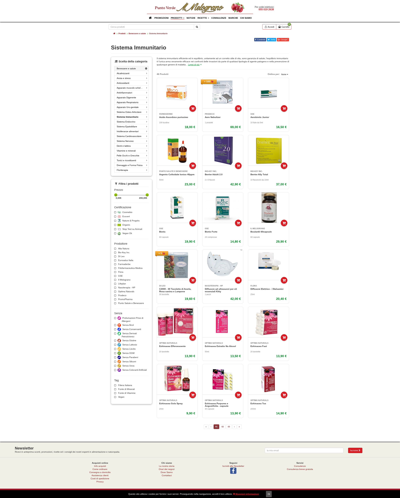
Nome (284, 74)
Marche (233, 18)
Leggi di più (194, 64)
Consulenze (218, 18)
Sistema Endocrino (126, 121)
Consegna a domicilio (100, 472)
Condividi (261, 40)
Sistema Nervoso (125, 141)
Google (284, 39)
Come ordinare (99, 469)
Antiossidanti (123, 83)
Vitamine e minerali (126, 150)
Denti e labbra (124, 146)
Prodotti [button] (177, 18)
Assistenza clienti (100, 475)
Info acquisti (100, 466)
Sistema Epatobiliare (127, 126)
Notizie (191, 18)
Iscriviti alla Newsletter (233, 466)
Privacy (100, 481)
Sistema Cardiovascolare (129, 136)
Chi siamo (246, 18)
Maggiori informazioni (247, 494)
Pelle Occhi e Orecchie (128, 155)
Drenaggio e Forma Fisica (129, 165)
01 (216, 427)
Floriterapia (122, 170)
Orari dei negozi (167, 469)
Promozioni (161, 18)
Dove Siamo (167, 472)
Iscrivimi (354, 450)
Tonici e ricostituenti (126, 160)
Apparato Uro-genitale (128, 107)
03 (229, 427)
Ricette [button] (203, 18)
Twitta (272, 40)
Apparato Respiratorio (127, 102)
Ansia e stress (124, 78)
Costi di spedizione (100, 478)
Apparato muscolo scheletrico (131, 88)
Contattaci (167, 475)
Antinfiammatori (124, 92)
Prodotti (121, 33)
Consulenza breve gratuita (300, 469)
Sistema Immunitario (127, 117)
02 (223, 427)
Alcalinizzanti (123, 73)
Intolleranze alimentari (128, 131)
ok (269, 494)
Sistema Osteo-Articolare (129, 112)
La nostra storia (166, 466)
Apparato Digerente (126, 97)
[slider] (115, 194)
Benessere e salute (137, 33)
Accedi (270, 27)
